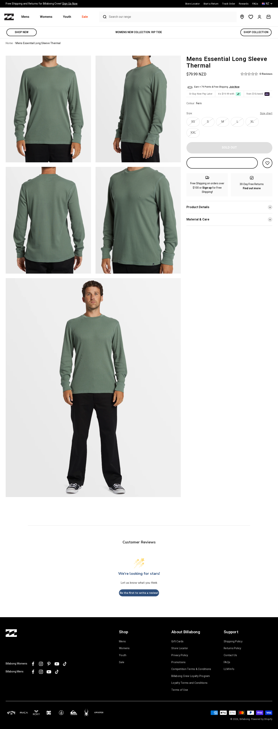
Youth (67, 17)
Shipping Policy (233, 641)
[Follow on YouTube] (56, 663)
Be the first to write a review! (139, 593)
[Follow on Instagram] (40, 663)
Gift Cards (177, 641)
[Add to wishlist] (267, 163)
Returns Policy (232, 648)
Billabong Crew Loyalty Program (190, 676)
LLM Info (229, 669)
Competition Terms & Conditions (191, 669)
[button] (27, 17)
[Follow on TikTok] (64, 663)
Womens (46, 17)
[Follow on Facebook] (33, 663)
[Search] (103, 17)
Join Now (234, 87)
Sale (85, 17)
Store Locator (179, 648)
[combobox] (171, 17)
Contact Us (230, 655)
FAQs (227, 662)
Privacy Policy (179, 655)
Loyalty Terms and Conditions (189, 683)
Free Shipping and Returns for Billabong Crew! (42, 4)
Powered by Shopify (262, 719)
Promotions (178, 662)
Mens (25, 17)
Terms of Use (179, 690)
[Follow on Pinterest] (48, 663)
